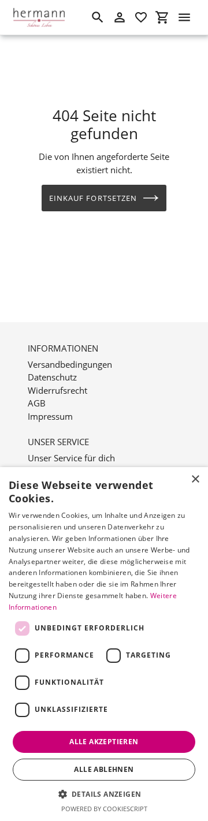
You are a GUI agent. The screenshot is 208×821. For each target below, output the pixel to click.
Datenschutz (52, 377)
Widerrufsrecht (57, 390)
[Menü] (184, 17)
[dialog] (104, 644)
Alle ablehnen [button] (103, 769)
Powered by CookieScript (104, 808)
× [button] (195, 479)
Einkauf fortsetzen (93, 198)
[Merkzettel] (141, 17)
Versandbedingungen (70, 364)
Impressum (50, 416)
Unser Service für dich (71, 458)
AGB (37, 403)
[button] (104, 794)
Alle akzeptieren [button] (103, 742)
